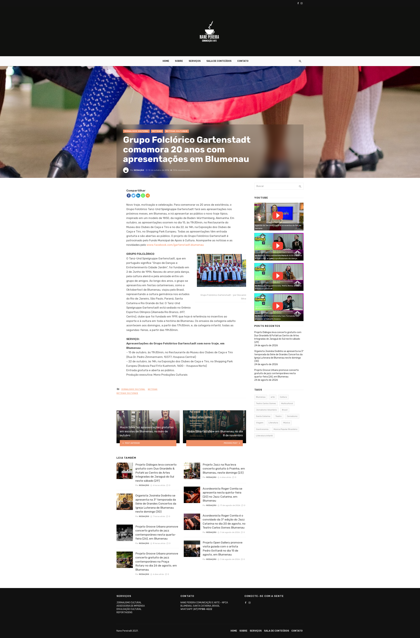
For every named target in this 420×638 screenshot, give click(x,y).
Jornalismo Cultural (136, 131)
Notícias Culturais (177, 131)
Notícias (157, 131)
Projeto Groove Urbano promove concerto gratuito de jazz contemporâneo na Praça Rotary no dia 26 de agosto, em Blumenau (156, 561)
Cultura (283, 397)
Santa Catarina (263, 416)
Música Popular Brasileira (285, 429)
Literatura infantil (264, 435)
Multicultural (287, 403)
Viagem (259, 422)
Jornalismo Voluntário (266, 410)
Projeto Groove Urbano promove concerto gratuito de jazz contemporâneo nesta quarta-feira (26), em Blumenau (156, 532)
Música (286, 422)
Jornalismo (292, 416)
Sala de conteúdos (218, 61)
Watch (278, 215)
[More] (148, 195)
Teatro (278, 416)
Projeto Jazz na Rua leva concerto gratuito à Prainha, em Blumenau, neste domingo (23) (224, 468)
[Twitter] (133, 195)
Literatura (273, 422)
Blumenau (260, 397)
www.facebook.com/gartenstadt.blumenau (175, 244)
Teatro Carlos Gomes (266, 403)
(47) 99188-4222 (202, 609)
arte (273, 397)
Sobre (179, 61)
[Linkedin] (138, 195)
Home (166, 61)
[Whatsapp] (143, 195)
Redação (139, 170)
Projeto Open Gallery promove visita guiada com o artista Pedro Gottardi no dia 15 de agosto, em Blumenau (222, 548)
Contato (242, 61)
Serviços (195, 61)
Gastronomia (262, 429)
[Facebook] (129, 195)
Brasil (284, 410)
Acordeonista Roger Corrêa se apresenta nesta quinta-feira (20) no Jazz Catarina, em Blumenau (222, 494)
